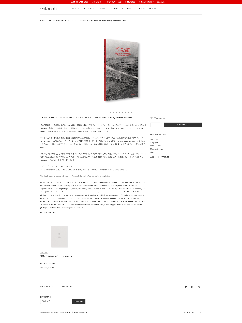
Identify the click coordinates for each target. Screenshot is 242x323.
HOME (42, 21)
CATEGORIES (89, 8)
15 (131, 112)
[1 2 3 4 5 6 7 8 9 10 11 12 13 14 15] (121, 70)
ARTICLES (131, 8)
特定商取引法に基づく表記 (49, 313)
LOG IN (193, 9)
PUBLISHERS (116, 8)
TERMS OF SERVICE (80, 313)
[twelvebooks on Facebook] (192, 287)
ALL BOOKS (45, 286)
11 (125, 112)
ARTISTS (103, 8)
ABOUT (142, 8)
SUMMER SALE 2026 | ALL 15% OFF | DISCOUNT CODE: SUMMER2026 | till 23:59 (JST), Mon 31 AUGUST (119, 2)
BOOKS (74, 8)
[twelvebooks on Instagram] (199, 287)
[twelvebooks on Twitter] (186, 287)
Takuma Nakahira (49, 212)
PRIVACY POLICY (66, 313)
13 (128, 112)
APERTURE (165, 157)
